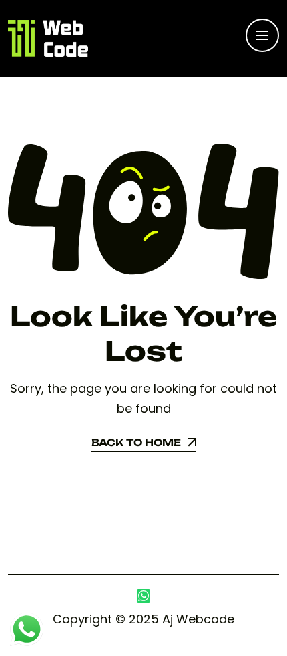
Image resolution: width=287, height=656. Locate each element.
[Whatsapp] (143, 596)
